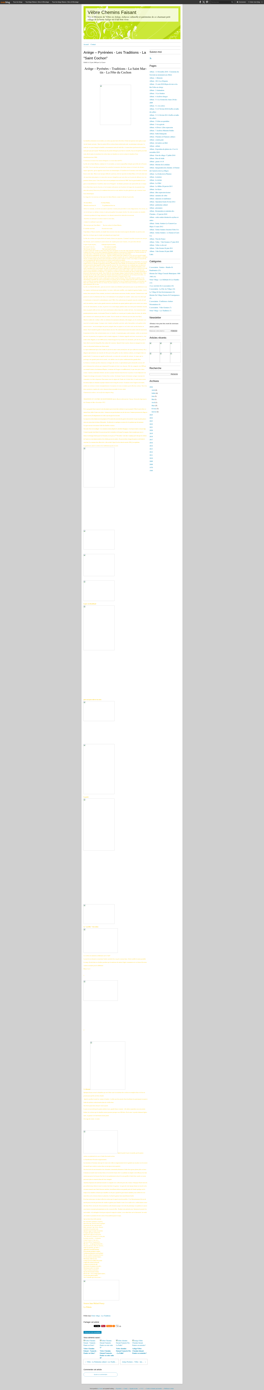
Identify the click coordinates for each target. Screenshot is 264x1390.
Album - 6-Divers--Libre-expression (161, 127)
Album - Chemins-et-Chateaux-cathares (162, 137)
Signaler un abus (134, 1388)
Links (151, 254)
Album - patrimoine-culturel (159, 205)
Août (153, 390)
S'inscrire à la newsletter (92, 1332)
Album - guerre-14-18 (157, 161)
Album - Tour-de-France (157, 239)
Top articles (119, 1388)
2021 (151, 427)
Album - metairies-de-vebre (158, 195)
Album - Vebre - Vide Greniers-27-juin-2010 (164, 242)
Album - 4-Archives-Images (159, 96)
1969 (151, 470)
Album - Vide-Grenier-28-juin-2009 (161, 251)
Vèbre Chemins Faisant (112, 12)
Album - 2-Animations (157, 90)
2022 (151, 424)
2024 (151, 418)
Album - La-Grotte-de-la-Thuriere (160, 174)
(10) (162, 286)
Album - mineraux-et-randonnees (160, 198)
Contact (93, 44)
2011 (151, 455)
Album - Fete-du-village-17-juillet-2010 (162, 155)
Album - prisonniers (156, 208)
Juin (153, 396)
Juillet (153, 393)
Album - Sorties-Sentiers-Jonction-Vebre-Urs (164, 229)
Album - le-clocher (156, 180)
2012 (151, 452)
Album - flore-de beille (157, 158)
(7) (160, 307)
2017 (151, 439)
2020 (151, 430)
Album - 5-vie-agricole (157, 124)
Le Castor (100, 1388)
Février (154, 408)
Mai (153, 399)
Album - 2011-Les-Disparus (159, 81)
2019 (151, 433)
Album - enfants (155, 146)
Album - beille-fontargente (158, 133)
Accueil (86, 44)
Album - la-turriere (156, 177)
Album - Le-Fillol (155, 183)
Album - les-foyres (155, 189)
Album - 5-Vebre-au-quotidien (159, 121)
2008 (151, 464)
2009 (151, 461)
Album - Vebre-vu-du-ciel (158, 245)
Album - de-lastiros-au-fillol (159, 143)
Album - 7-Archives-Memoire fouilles (162, 130)
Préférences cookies (169, 1388)
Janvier (154, 412)
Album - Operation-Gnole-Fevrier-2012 (162, 202)
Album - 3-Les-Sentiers (157, 93)
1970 (151, 467)
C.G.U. (142, 1388)
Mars (153, 405)
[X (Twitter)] (203, 2)
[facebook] (200, 2)
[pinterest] (207, 2)
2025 (151, 415)
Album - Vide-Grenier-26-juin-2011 (161, 248)
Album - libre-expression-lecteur (160, 192)
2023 (151, 421)
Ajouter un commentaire (100, 1374)
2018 (151, 436)
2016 (151, 443)
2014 (151, 446)
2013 (151, 449)
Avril (153, 402)
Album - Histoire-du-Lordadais (160, 164)
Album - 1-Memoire (156, 78)
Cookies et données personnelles (154, 1388)
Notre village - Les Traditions (101, 1316)
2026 (151, 387)
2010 (151, 458)
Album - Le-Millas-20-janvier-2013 (161, 186)
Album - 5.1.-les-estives (157, 106)
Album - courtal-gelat (156, 140)
